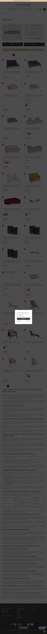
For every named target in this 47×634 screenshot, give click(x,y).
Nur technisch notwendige (19, 321)
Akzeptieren (23, 318)
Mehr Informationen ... (21, 316)
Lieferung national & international (22, 0)
